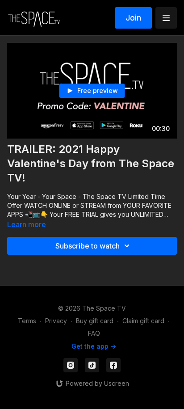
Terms (27, 321)
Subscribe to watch (87, 245)
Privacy (56, 321)
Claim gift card (143, 321)
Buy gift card (94, 321)
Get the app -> (93, 346)
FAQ (94, 333)
